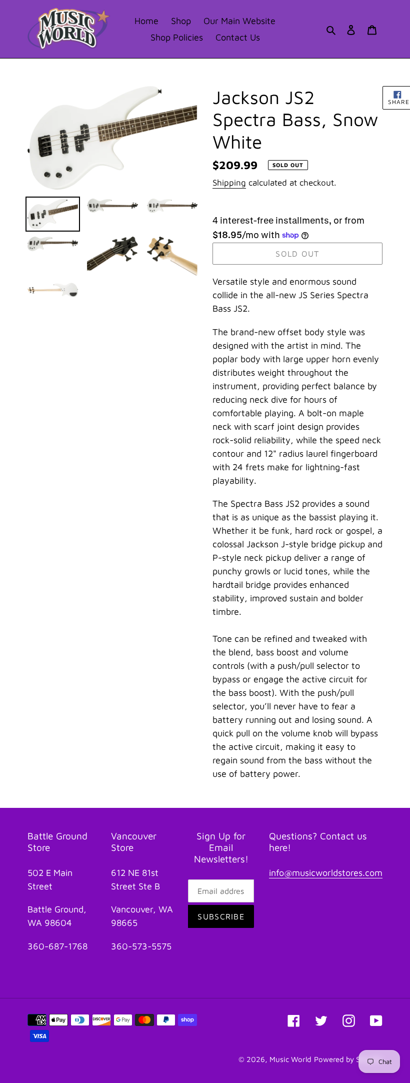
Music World (291, 1059)
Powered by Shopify (348, 1059)
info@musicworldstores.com (325, 872)
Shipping (229, 183)
